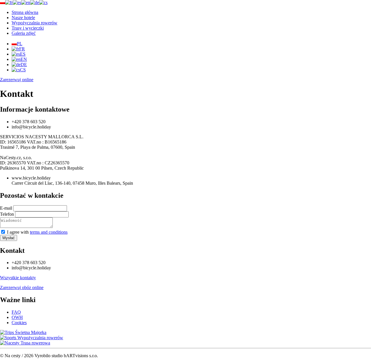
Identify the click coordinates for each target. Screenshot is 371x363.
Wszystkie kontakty (18, 277)
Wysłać (8, 238)
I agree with (37, 232)
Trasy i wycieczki (28, 28)
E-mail (6, 208)
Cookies (19, 322)
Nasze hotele (23, 17)
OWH (17, 317)
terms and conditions (49, 232)
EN (24, 59)
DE (24, 64)
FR (22, 48)
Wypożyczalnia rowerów (34, 22)
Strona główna (25, 12)
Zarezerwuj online (16, 79)
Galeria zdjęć (24, 33)
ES (23, 54)
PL (19, 43)
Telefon (7, 214)
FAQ (16, 312)
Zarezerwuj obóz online (21, 287)
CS (23, 69)
